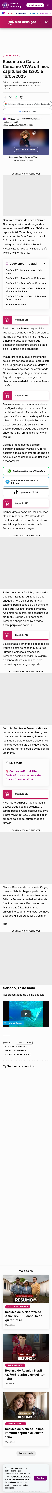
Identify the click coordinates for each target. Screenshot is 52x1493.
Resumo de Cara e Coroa (16, 1054)
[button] (40, 1478)
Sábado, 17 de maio (16, 304)
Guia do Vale (45, 13)
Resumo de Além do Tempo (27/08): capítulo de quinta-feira (25, 1433)
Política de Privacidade (18, 1479)
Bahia (11, 13)
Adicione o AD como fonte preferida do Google (29, 104)
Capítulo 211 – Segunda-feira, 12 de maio (24, 271)
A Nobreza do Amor (18, 1307)
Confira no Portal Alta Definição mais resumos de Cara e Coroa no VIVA (23, 775)
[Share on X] (10, 97)
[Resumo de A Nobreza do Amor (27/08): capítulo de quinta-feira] (26, 1289)
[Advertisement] (26, 39)
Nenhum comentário (11, 122)
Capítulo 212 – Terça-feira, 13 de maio (25, 278)
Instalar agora (35, 5)
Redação (14, 119)
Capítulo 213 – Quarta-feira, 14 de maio (26, 283)
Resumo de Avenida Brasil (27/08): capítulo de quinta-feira (25, 1374)
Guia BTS (33, 13)
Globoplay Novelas (14, 1046)
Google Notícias (29, 111)
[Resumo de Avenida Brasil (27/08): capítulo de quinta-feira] (26, 1348)
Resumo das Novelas (15, 1050)
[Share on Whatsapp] (16, 97)
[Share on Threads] (21, 97)
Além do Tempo (15, 1424)
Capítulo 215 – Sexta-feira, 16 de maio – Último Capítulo (26, 297)
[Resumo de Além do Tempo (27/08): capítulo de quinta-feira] (26, 1406)
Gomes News (21, 13)
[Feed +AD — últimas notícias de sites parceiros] (4, 13)
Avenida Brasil (15, 1365)
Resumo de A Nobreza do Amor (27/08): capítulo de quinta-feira (23, 1316)
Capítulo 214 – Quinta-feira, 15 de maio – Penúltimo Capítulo (25, 289)
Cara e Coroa (11, 55)
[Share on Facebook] (5, 97)
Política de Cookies (21, 1476)
